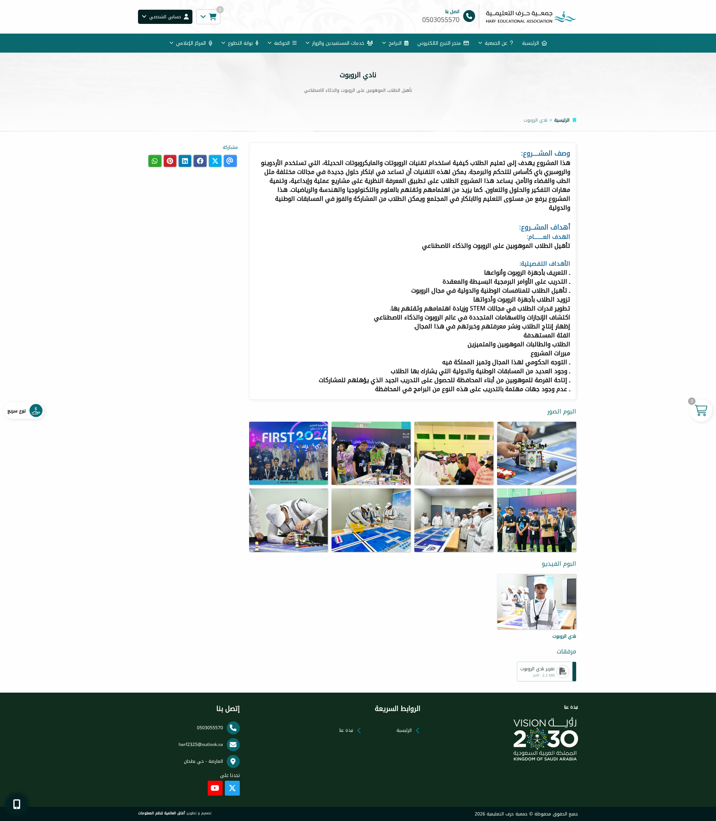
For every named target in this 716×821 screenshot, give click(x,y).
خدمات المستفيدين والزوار (338, 43)
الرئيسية (530, 43)
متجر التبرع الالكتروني (439, 43)
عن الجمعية (496, 43)
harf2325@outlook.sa (201, 744)
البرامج (395, 43)
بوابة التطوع (240, 43)
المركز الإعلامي (191, 43)
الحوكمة (282, 43)
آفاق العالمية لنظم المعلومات (161, 813)
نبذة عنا (346, 730)
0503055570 (210, 728)
